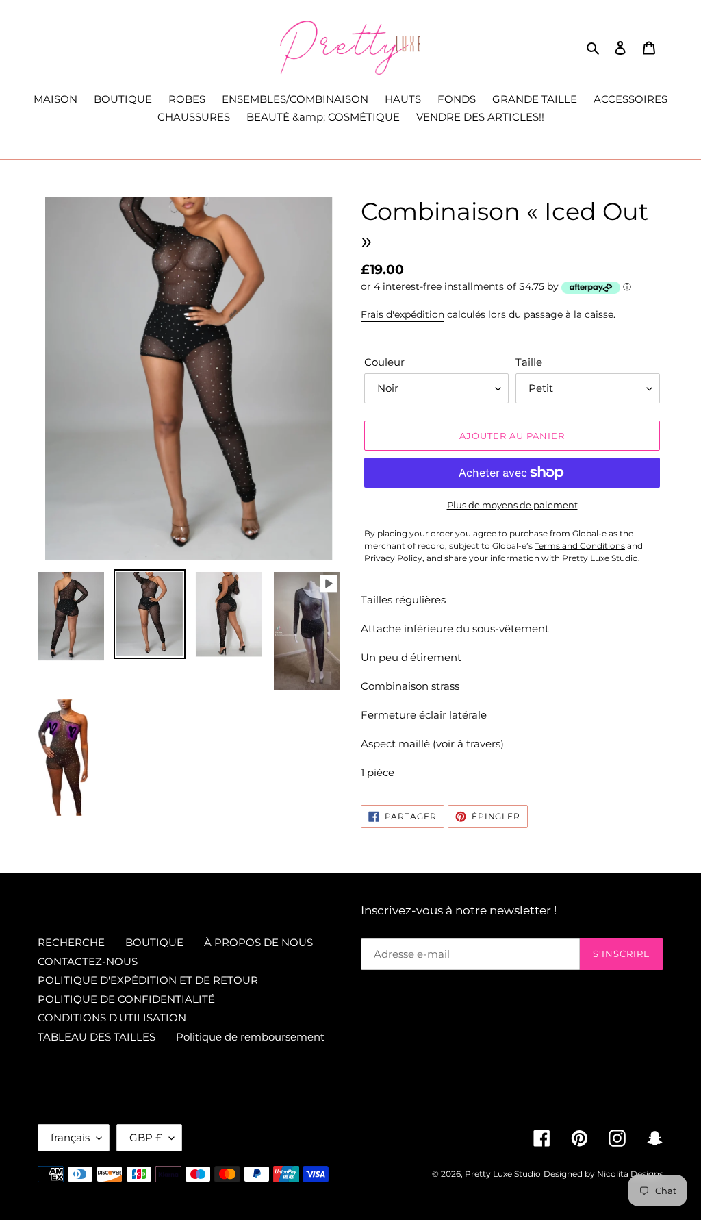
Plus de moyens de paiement (512, 504)
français (70, 1137)
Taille (528, 362)
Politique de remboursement (250, 1036)
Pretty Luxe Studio (503, 1174)
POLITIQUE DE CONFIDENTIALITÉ (126, 999)
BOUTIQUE (154, 942)
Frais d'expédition (402, 314)
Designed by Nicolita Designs (603, 1174)
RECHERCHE (71, 942)
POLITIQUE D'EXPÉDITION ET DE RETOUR (148, 979)
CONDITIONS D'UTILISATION (112, 1017)
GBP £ (145, 1137)
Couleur (384, 362)
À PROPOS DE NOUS (258, 942)
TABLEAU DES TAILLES (96, 1036)
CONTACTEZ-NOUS (88, 961)
